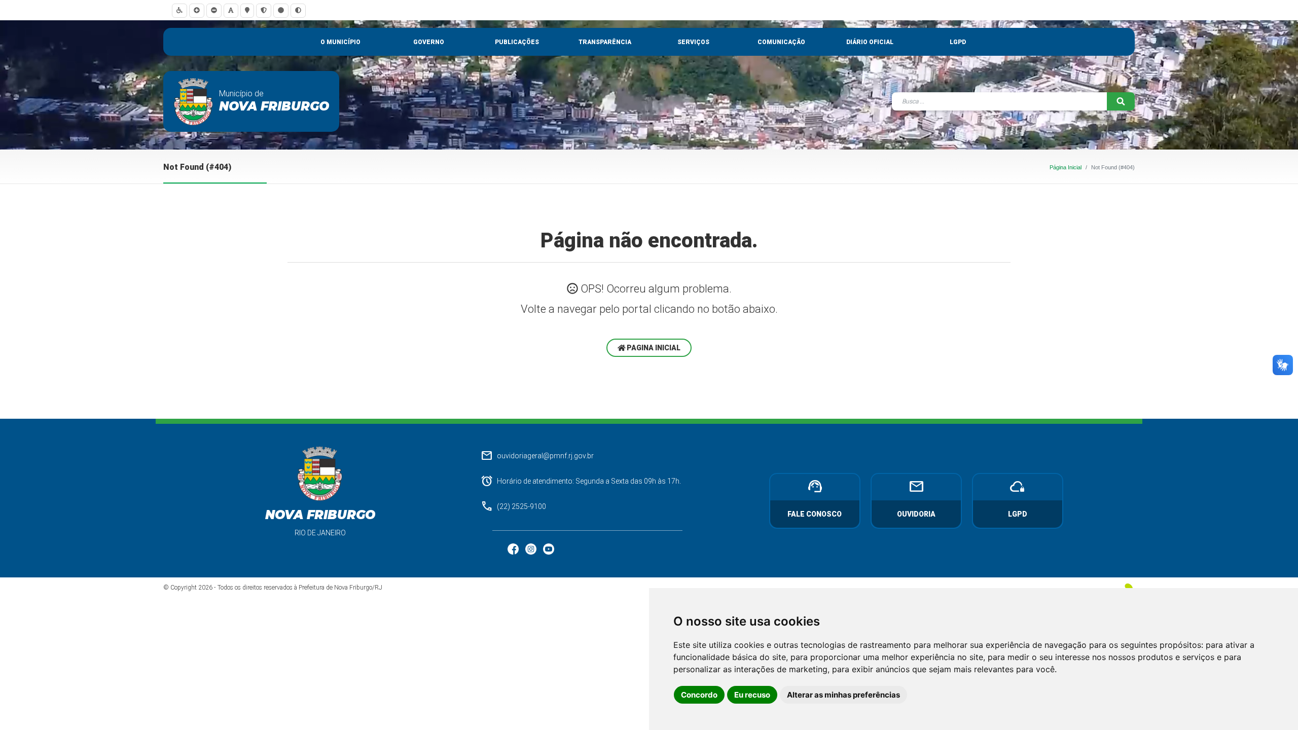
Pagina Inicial (652, 348)
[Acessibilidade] (179, 10)
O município (340, 42)
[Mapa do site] (247, 10)
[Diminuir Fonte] (214, 10)
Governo (428, 42)
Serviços (693, 42)
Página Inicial (1065, 167)
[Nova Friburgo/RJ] (193, 101)
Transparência (605, 42)
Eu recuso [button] (752, 695)
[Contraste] (298, 10)
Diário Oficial (869, 42)
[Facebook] (514, 548)
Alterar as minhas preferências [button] (843, 695)
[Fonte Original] (231, 10)
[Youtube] (548, 548)
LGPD (958, 42)
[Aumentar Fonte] (196, 10)
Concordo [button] (699, 695)
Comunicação (781, 42)
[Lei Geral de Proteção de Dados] (263, 10)
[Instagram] (531, 548)
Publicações (517, 42)
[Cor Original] (281, 10)
